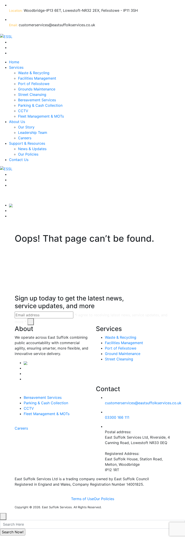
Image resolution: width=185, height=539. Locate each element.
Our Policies (28, 154)
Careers (24, 138)
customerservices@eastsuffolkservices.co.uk (143, 403)
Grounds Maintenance (36, 89)
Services (16, 67)
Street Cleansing (32, 94)
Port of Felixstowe (33, 83)
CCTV (23, 111)
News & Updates (32, 149)
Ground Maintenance (122, 353)
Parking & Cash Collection (40, 105)
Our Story (26, 127)
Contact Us (18, 159)
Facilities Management (37, 78)
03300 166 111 (117, 417)
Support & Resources (27, 143)
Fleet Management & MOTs (41, 116)
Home (14, 62)
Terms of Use (82, 498)
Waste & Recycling (33, 73)
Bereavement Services (37, 100)
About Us (17, 121)
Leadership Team (32, 132)
